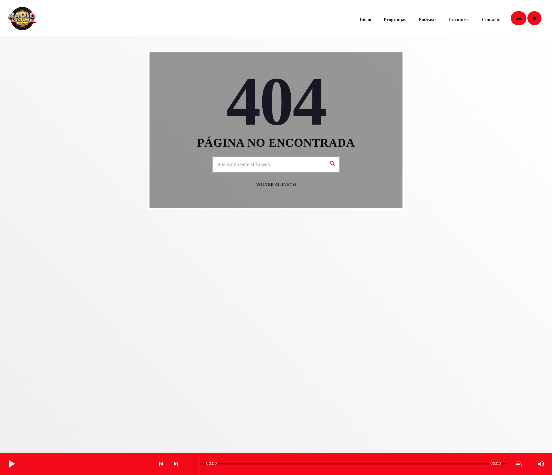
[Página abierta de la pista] (193, 464)
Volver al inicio (276, 184)
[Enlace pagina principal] (22, 18)
